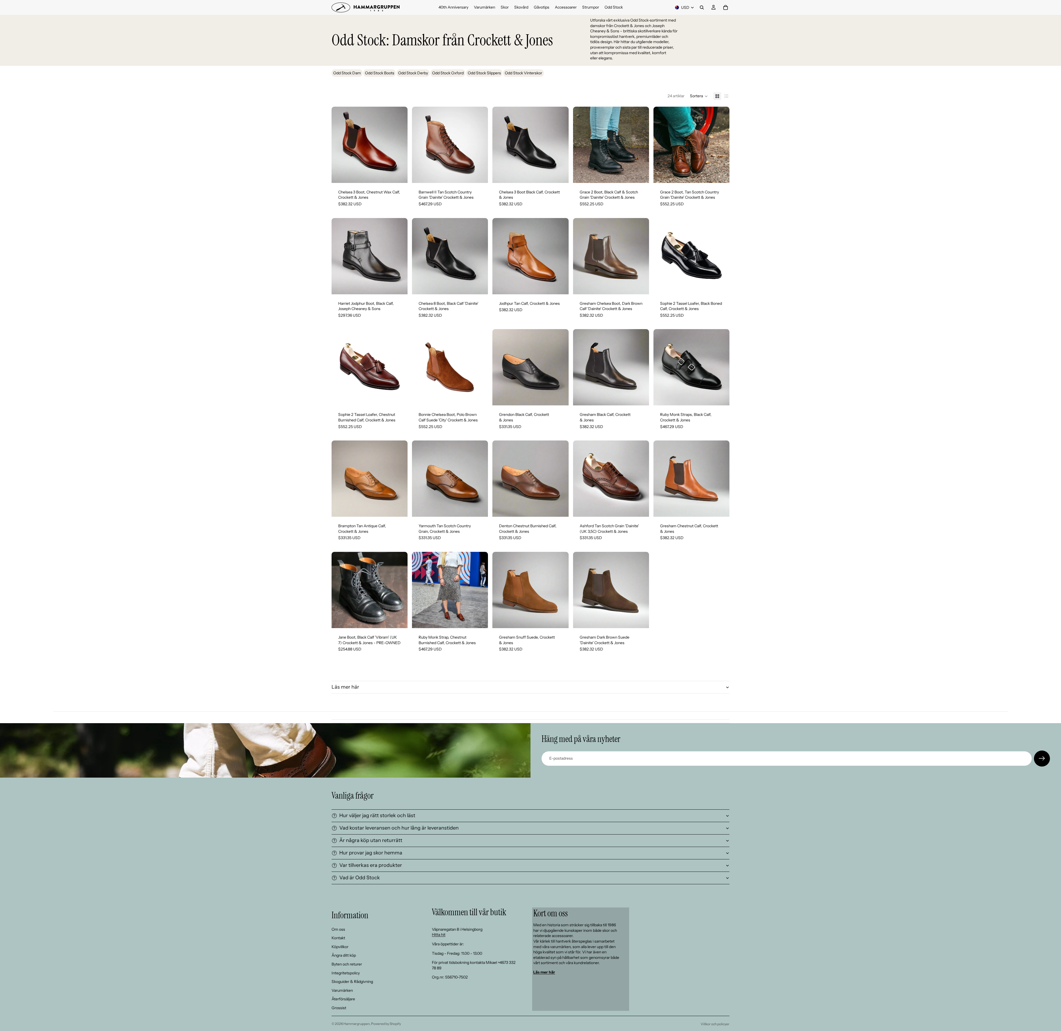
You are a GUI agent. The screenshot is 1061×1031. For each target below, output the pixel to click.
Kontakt (338, 937)
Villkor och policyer (715, 1024)
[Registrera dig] (1042, 759)
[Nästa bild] (399, 145)
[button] (699, 96)
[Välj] (399, 174)
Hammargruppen (356, 1024)
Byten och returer (347, 964)
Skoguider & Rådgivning (352, 981)
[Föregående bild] (340, 145)
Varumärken (342, 990)
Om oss (338, 929)
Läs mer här (345, 687)
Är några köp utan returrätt (370, 840)
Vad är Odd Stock (359, 878)
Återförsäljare (343, 998)
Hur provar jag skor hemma (370, 853)
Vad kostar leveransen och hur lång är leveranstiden (399, 828)
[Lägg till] (560, 397)
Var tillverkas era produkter (370, 865)
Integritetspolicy (346, 972)
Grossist (339, 1007)
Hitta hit (438, 934)
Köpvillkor (340, 946)
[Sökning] (702, 7)
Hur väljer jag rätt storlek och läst (377, 815)
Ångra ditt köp (344, 955)
